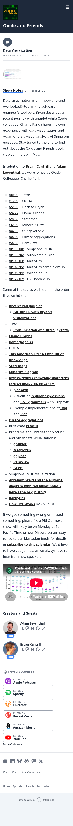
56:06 (14, 243)
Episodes (18, 786)
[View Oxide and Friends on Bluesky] (19, 761)
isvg (63, 408)
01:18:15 (16, 267)
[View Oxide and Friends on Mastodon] (33, 761)
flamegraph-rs (21, 342)
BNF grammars (33, 402)
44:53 (14, 231)
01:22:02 (16, 279)
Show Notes (13, 90)
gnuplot (20, 444)
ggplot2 (19, 456)
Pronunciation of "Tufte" (34, 330)
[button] (7, 42)
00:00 (14, 195)
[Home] (10, 12)
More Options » (12, 744)
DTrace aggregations (26, 420)
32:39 (14, 225)
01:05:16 (16, 255)
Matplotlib (22, 450)
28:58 (14, 219)
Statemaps (18, 366)
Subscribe (43, 786)
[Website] (43, 628)
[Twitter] (22, 628)
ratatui (32, 426)
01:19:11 (16, 273)
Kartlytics (17, 498)
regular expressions (48, 396)
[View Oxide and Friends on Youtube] (5, 761)
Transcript (37, 90)
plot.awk (20, 390)
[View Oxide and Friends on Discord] (26, 761)
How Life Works (22, 504)
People (30, 786)
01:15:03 (16, 261)
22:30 (14, 207)
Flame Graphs (20, 336)
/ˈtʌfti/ (64, 330)
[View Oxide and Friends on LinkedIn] (12, 761)
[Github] (38, 628)
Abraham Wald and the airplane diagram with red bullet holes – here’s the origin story (36, 486)
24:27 (14, 213)
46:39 (14, 237)
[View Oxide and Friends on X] (41, 761)
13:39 (14, 201)
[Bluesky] (32, 628)
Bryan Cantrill (37, 166)
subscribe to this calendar (29, 544)
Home (6, 786)
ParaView (21, 462)
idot (23, 414)
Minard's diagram (23, 372)
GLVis (18, 468)
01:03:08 (16, 249)
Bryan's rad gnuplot (25, 306)
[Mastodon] (27, 628)
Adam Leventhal (32, 623)
